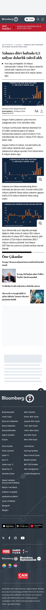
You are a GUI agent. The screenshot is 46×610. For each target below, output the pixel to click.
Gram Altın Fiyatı (31, 416)
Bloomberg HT (7, 45)
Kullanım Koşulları (9, 492)
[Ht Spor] (25, 551)
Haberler (18, 45)
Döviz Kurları (7, 446)
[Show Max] (16, 566)
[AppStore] (8, 526)
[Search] (38, 19)
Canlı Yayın (7, 416)
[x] (3, 538)
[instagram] (15, 538)
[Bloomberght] (10, 19)
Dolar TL (5, 455)
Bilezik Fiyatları (30, 460)
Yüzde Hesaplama (32, 473)
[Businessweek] (30, 559)
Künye (5, 439)
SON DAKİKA (6, 27)
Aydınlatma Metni (10, 496)
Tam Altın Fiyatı (31, 426)
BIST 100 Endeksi (31, 464)
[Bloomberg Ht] (10, 559)
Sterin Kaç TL (7, 464)
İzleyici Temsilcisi (9, 487)
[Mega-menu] (42, 19)
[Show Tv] (4, 566)
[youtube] (22, 538)
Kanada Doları (8, 473)
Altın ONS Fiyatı (30, 439)
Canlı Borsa (29, 446)
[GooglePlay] (22, 526)
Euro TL (5, 460)
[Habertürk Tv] (16, 551)
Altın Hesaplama (31, 469)
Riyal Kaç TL (7, 469)
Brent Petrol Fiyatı (31, 455)
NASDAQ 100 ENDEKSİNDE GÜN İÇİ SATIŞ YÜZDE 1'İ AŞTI (29, 27)
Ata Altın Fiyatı (30, 435)
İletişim (5, 510)
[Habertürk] (6, 551)
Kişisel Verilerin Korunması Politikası (10, 481)
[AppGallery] (36, 526)
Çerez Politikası (8, 501)
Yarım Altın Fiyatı (31, 430)
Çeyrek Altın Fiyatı (32, 421)
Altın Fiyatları (29, 412)
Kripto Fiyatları (8, 435)
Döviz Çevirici (8, 450)
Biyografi (6, 505)
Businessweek (8, 412)
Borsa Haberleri (8, 426)
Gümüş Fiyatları (31, 450)
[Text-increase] (36, 111)
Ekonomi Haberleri (10, 421)
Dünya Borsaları (9, 430)
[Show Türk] (10, 566)
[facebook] (9, 538)
